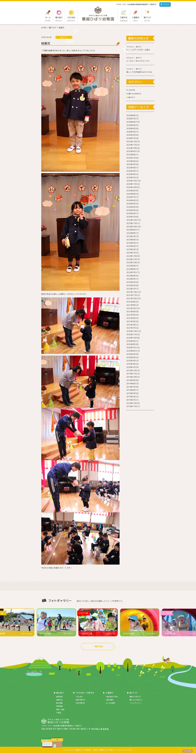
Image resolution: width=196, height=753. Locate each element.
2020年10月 (131, 338)
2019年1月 (131, 400)
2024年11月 (131, 184)
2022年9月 (131, 266)
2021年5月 (131, 315)
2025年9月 (131, 151)
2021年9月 (131, 302)
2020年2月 (131, 364)
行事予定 (123, 19)
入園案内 (135, 19)
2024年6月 (131, 200)
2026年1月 (131, 138)
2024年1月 (131, 216)
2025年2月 (131, 174)
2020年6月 (131, 351)
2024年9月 (131, 190)
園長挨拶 (59, 697)
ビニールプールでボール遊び (138, 49)
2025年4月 (131, 167)
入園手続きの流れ (111, 697)
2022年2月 (131, 285)
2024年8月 (131, 194)
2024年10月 (131, 187)
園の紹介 (59, 19)
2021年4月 (131, 318)
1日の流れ (71, 19)
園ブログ (147, 19)
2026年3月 (131, 131)
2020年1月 (131, 367)
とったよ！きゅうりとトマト (138, 61)
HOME (44, 27)
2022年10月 (131, 262)
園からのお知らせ (135, 94)
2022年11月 (131, 259)
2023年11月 (131, 223)
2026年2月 (131, 135)
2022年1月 (131, 288)
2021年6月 (131, 311)
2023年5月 (131, 243)
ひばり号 (132, 90)
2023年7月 (131, 236)
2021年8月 (131, 305)
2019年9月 (131, 380)
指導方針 (59, 700)
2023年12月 (131, 220)
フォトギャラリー (136, 703)
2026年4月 (131, 128)
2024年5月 (131, 203)
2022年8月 (131, 269)
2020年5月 (131, 354)
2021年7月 (131, 308)
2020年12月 (131, 331)
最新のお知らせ (135, 697)
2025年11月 (131, 145)
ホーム (48, 19)
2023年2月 (131, 249)
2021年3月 (131, 321)
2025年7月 (131, 158)
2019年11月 (131, 373)
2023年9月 (131, 230)
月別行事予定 (80, 703)
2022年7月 (131, 272)
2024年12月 (131, 180)
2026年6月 (131, 122)
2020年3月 (131, 360)
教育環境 (59, 706)
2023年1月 (131, 252)
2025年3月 (131, 171)
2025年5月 (131, 164)
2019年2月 (131, 396)
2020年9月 (131, 341)
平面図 (58, 713)
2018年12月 (131, 403)
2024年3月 (131, 210)
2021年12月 (131, 292)
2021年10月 (131, 298)
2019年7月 (131, 387)
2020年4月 (131, 357)
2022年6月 (131, 275)
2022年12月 (131, 256)
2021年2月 (131, 324)
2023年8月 (131, 233)
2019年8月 (131, 383)
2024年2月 (131, 213)
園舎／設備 (60, 709)
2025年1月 (131, 177)
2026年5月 (131, 125)
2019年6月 (131, 390)
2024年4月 (131, 207)
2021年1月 (131, 328)
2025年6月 (131, 161)
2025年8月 (131, 154)
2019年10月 (131, 377)
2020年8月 (131, 344)
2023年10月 (131, 226)
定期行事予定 (80, 700)
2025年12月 (131, 141)
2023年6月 (131, 239)
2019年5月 (131, 393)
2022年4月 (131, 282)
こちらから (103, 728)
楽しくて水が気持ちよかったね (139, 72)
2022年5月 (131, 279)
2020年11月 (131, 334)
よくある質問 (110, 703)
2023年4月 (131, 246)
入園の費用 (109, 700)
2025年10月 (131, 148)
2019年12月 (131, 370)
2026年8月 (131, 115)
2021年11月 (131, 295)
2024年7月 (131, 197)
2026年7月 (131, 118)
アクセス (166, 4)
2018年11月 (131, 406)
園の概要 (59, 703)
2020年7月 (131, 347)
